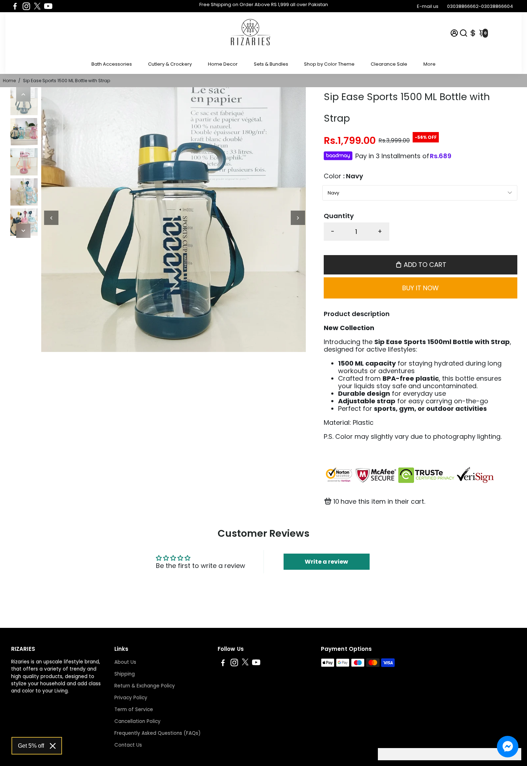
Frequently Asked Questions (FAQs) (157, 733)
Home (9, 80)
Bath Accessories (111, 64)
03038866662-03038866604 (480, 6)
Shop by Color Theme (329, 64)
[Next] (23, 231)
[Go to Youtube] (48, 6)
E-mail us (427, 6)
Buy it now (420, 287)
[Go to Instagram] (26, 6)
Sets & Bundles (271, 64)
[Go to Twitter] (37, 6)
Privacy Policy (130, 697)
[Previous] (23, 94)
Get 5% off (31, 746)
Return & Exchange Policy (144, 685)
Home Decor (223, 64)
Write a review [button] (326, 562)
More (429, 64)
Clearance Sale (389, 64)
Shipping (124, 674)
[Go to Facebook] (15, 6)
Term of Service (133, 709)
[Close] (53, 746)
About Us (125, 662)
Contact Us (128, 745)
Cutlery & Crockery (170, 64)
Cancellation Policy (137, 721)
